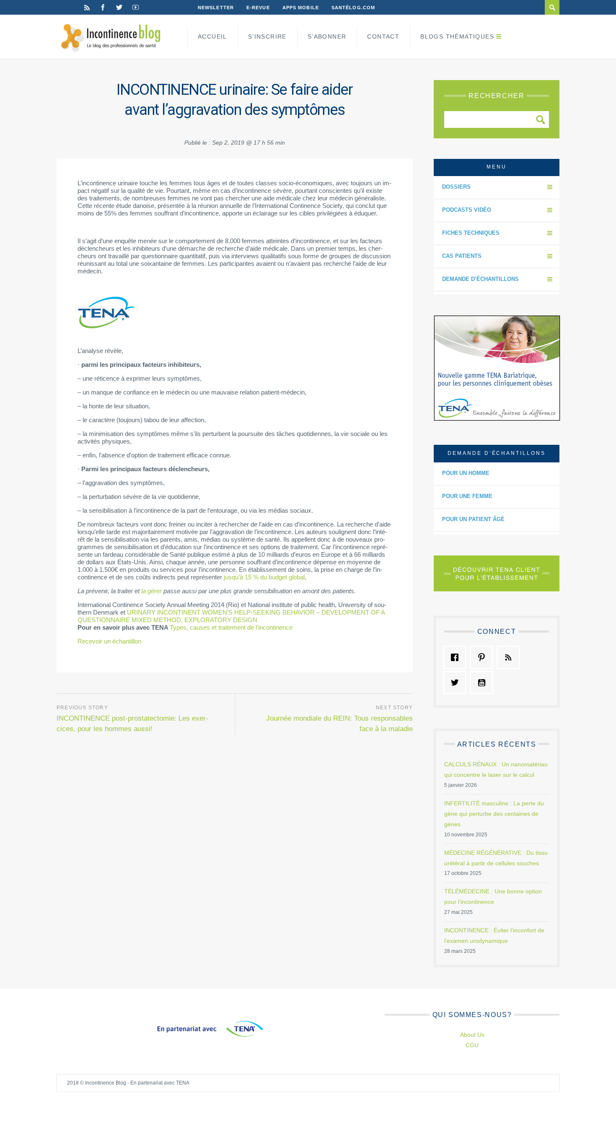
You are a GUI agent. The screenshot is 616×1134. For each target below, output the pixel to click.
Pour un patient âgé (473, 519)
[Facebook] (103, 7)
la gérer (151, 590)
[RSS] (87, 7)
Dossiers (456, 187)
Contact (383, 36)
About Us (472, 1034)
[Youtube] (135, 7)
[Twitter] (119, 7)
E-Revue (258, 7)
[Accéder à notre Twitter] (456, 682)
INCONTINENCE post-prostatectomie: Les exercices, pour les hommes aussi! (132, 723)
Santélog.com (353, 7)
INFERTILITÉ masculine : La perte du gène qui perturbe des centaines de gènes (494, 814)
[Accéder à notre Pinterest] (483, 657)
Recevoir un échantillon (109, 641)
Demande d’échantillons (480, 279)
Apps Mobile (300, 7)
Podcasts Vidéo (466, 210)
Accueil (212, 36)
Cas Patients (461, 256)
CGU (472, 1045)
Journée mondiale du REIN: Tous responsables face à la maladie (339, 723)
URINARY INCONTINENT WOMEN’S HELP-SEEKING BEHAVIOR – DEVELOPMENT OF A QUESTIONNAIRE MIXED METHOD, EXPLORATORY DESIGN (231, 616)
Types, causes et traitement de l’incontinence (231, 627)
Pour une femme (467, 496)
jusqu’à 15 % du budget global (264, 577)
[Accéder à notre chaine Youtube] (483, 682)
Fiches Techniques (471, 233)
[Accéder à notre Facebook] (456, 657)
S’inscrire (267, 36)
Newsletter (216, 7)
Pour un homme (465, 473)
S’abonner (327, 36)
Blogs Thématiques (457, 36)
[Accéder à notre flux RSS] (510, 657)
